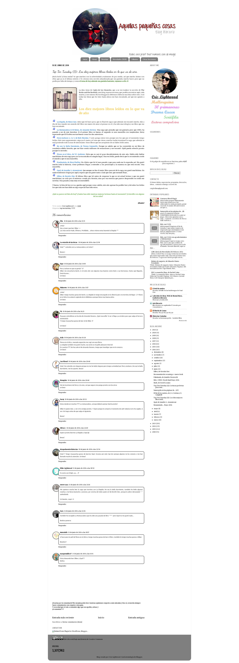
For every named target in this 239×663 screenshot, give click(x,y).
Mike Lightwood (66, 468)
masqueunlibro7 (66, 554)
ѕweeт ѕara (64, 485)
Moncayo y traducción (160, 300)
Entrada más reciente (63, 617)
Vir (61, 311)
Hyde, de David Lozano (162, 383)
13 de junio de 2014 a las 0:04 (82, 554)
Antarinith (63, 532)
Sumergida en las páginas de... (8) (172, 211)
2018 (154, 338)
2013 (154, 423)
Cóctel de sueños (159, 288)
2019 (154, 335)
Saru (61, 511)
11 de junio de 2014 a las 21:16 (79, 485)
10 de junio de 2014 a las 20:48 (79, 361)
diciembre (157, 352)
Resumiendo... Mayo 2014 (163, 405)
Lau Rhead (64, 361)
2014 (154, 350)
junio (156, 369)
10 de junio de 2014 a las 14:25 (73, 311)
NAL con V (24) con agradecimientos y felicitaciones (173, 238)
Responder (62, 235)
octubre (157, 358)
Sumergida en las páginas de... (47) (166, 390)
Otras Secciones (149, 59)
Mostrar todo (183, 320)
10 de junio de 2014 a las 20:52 (76, 399)
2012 (154, 426)
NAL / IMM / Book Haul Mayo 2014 (166, 380)
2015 (154, 347)
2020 (154, 333)
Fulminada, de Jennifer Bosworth (166, 377)
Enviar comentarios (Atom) (72, 622)
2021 (154, 330)
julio (155, 366)
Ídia (61, 221)
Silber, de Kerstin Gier (162, 371)
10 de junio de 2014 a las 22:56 (89, 449)
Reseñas (104, 59)
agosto (156, 363)
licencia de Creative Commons (92, 639)
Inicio (85, 59)
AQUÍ (185, 161)
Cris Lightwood (68, 206)
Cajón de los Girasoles (102, 90)
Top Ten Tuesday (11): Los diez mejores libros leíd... (168, 398)
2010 (154, 432)
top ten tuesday (65, 208)
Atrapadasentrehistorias (69, 449)
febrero (157, 417)
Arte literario (157, 303)
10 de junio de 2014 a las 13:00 (75, 264)
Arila (61, 338)
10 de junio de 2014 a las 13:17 (77, 287)
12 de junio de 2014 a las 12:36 (75, 511)
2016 (154, 344)
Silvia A (63, 428)
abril (155, 411)
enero (156, 420)
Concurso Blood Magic (168, 198)
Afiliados (134, 59)
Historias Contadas (159, 316)
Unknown (63, 287)
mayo (156, 409)
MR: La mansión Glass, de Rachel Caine (165, 272)
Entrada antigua (136, 617)
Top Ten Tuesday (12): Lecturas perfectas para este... (169, 386)
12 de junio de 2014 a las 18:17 (78, 532)
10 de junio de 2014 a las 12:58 (89, 242)
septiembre (158, 360)
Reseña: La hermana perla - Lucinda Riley (167, 318)
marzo (156, 414)
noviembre (158, 355)
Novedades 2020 (120, 59)
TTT (73, 208)
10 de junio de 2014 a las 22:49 (77, 428)
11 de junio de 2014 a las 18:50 (83, 468)
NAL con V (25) (165, 224)
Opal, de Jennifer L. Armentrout (165, 402)
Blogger (139, 657)
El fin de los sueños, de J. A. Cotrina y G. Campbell (168, 394)
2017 (154, 341)
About (94, 59)
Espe (61, 264)
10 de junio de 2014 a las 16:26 (75, 338)
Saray (62, 399)
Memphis (63, 380)
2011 (154, 429)
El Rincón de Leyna (159, 311)
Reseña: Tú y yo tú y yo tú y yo (163, 312)
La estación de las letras (69, 242)
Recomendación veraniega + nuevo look (168, 374)
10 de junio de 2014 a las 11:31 (74, 221)
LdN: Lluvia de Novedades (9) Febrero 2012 (167, 252)
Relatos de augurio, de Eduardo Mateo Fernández (165, 262)
